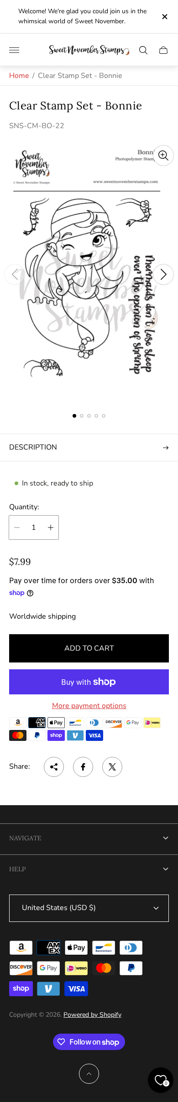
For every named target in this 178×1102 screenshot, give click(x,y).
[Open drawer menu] (14, 50)
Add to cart (89, 648)
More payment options (89, 706)
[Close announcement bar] (164, 16)
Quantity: (24, 507)
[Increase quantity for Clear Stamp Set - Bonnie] (50, 527)
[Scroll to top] (89, 1074)
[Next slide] (163, 274)
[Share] (54, 767)
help (17, 869)
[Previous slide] (15, 274)
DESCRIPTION (33, 447)
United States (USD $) (59, 908)
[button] (74, 416)
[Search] (143, 50)
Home (19, 76)
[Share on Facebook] (83, 767)
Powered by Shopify (92, 1014)
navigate (25, 838)
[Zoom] (163, 155)
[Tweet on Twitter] (112, 767)
